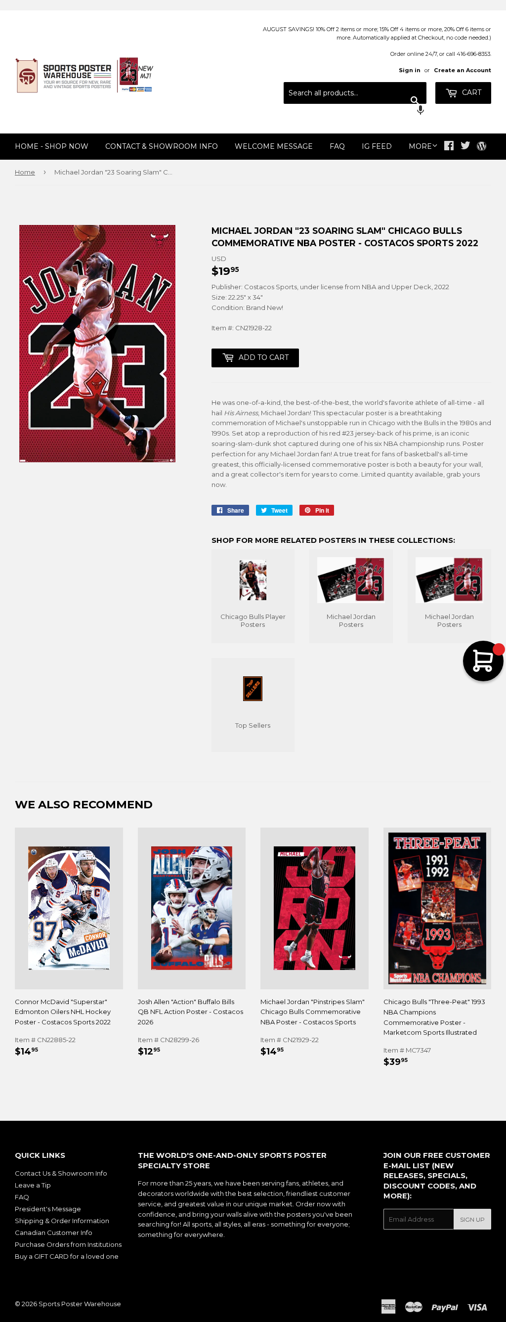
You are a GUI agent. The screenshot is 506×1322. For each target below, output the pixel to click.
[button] (355, 111)
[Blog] (481, 147)
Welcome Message (274, 146)
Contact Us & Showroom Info (61, 1173)
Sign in (410, 70)
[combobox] (355, 93)
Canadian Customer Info (53, 1232)
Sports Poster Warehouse (80, 1304)
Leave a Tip (33, 1185)
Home (25, 172)
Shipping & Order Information (62, 1221)
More (420, 146)
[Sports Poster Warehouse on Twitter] (465, 147)
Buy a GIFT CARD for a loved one (67, 1256)
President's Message (48, 1209)
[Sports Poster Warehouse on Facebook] (449, 147)
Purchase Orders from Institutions (68, 1244)
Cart (470, 92)
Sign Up (472, 1219)
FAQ (337, 146)
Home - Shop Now (51, 146)
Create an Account (462, 70)
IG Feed (377, 146)
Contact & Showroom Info (161, 146)
